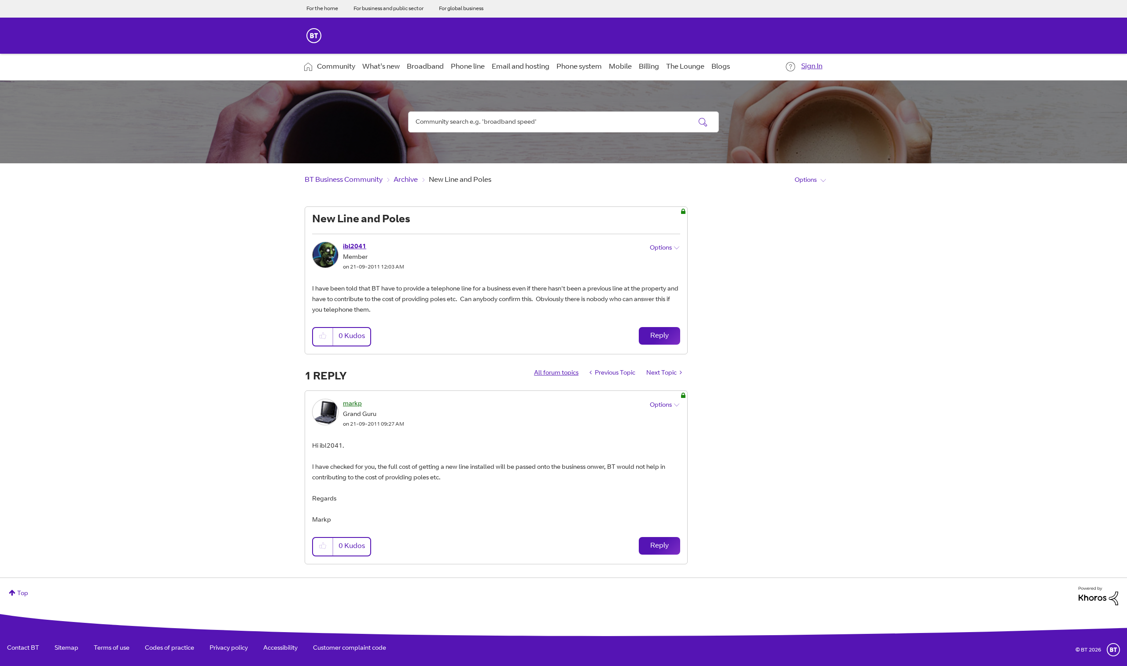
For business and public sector (389, 8)
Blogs (720, 66)
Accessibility (280, 648)
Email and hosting (520, 66)
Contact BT (23, 648)
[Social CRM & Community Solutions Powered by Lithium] (1098, 596)
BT (1113, 649)
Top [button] (22, 594)
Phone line (468, 66)
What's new (381, 66)
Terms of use (111, 648)
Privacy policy (229, 648)
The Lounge (685, 66)
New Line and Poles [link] (460, 180)
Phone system (579, 66)
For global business (461, 8)
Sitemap (66, 648)
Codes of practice (169, 648)
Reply (659, 335)
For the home (322, 8)
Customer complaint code (349, 648)
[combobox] (563, 121)
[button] (323, 336)
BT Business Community (344, 180)
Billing (649, 66)
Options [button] (806, 180)
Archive (406, 180)
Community (336, 66)
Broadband (425, 66)
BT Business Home (313, 35)
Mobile (620, 66)
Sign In (811, 66)
